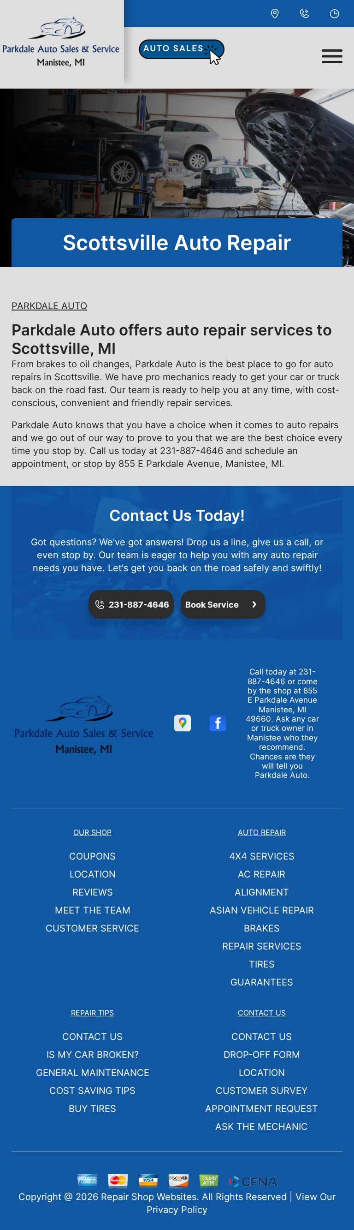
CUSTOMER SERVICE (92, 928)
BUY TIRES (92, 1108)
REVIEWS (92, 892)
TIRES (262, 964)
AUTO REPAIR (262, 832)
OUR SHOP (92, 832)
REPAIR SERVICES (261, 946)
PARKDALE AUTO (49, 305)
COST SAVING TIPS (92, 1090)
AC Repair (261, 874)
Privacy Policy (177, 1209)
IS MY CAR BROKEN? (93, 1054)
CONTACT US (92, 1036)
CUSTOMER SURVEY (261, 1090)
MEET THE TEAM (92, 910)
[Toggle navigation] (332, 56)
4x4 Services (262, 856)
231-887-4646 (191, 450)
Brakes (262, 928)
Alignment (262, 892)
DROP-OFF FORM (262, 1054)
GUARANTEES (261, 982)
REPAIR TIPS (92, 1012)
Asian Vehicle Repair (262, 910)
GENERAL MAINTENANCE (92, 1072)
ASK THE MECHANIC (261, 1126)
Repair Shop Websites (148, 1196)
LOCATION (93, 874)
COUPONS (92, 856)
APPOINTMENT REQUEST (261, 1108)
